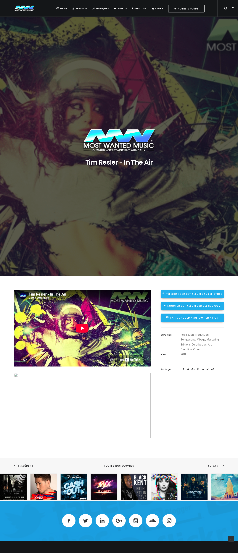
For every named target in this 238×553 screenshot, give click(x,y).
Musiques (102, 8)
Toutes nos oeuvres (119, 465)
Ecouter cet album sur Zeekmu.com (194, 305)
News (63, 8)
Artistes (81, 8)
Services (140, 8)
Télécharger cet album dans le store (194, 294)
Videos (122, 8)
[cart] (232, 8)
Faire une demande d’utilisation (194, 317)
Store (159, 8)
